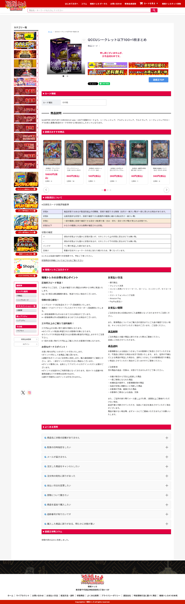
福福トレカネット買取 (171, 4)
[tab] (102, 190)
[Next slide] (166, 190)
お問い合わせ (116, 4)
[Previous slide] (46, 190)
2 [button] (68, 76)
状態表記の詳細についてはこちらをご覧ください (62, 260)
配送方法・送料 (67, 595)
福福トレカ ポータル (98, 4)
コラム (84, 4)
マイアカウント (22, 595)
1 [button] (64, 76)
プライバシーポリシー (110, 595)
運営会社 (127, 595)
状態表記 (80, 595)
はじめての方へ (71, 4)
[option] (66, 55)
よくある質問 (93, 595)
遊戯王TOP (158, 79)
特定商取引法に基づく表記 (145, 595)
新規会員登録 (130, 4)
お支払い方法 (52, 595)
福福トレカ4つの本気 (168, 595)
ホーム (50, 31)
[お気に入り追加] (84, 40)
